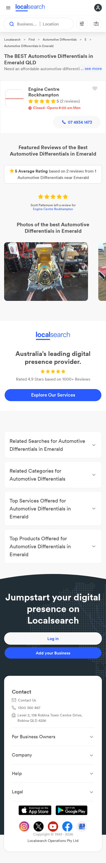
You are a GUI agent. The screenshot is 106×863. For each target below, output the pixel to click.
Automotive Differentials (60, 39)
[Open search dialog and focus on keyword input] (9, 23)
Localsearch (12, 39)
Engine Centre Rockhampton (53, 209)
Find (32, 39)
